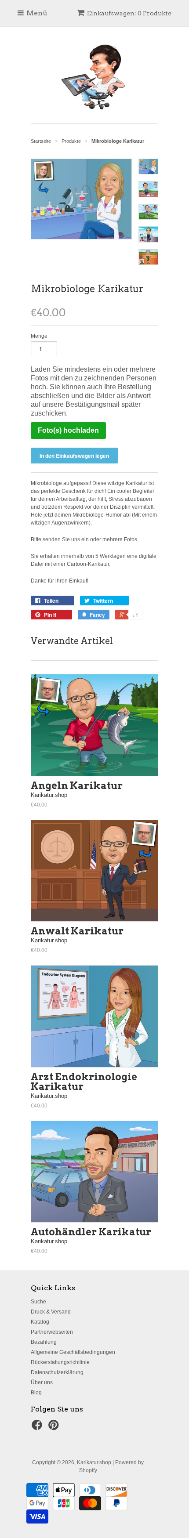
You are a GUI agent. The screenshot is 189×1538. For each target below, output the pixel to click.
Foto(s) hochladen (68, 430)
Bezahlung (44, 1342)
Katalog (40, 1322)
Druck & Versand (51, 1312)
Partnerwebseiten (52, 1332)
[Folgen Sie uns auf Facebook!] (38, 1428)
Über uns (42, 1382)
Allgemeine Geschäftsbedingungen (73, 1352)
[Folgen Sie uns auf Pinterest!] (55, 1428)
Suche (38, 1302)
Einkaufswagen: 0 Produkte (129, 13)
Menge (39, 336)
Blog (36, 1393)
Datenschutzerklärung (57, 1372)
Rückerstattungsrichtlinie (60, 1362)
